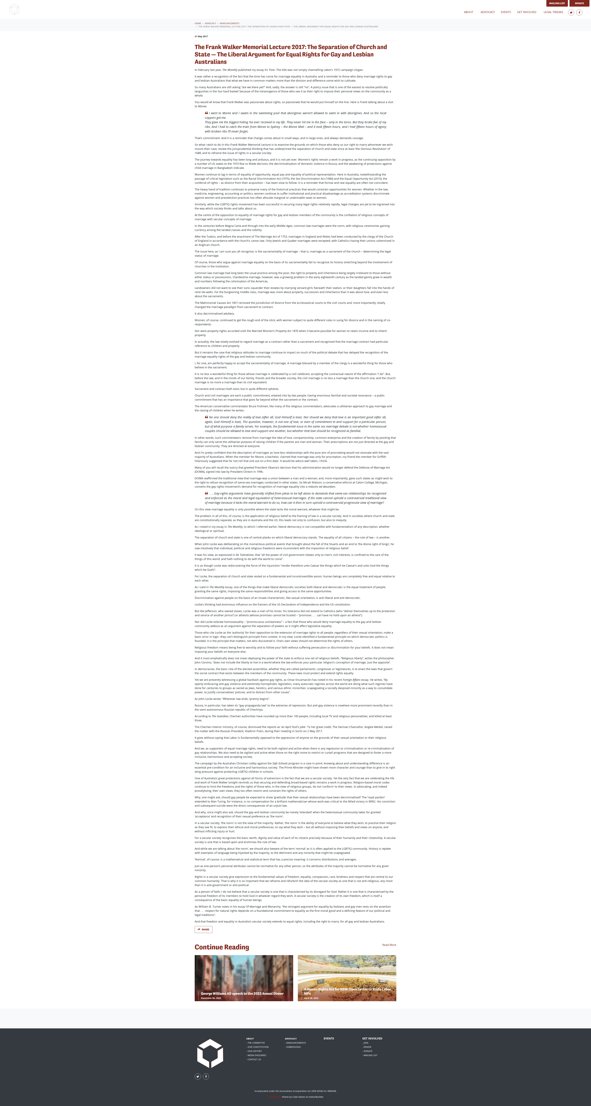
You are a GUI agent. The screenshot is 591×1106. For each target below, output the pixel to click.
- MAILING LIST (369, 1055)
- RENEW (366, 1046)
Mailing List (557, 3)
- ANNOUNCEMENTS (295, 1042)
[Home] (14, 9)
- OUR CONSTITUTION (257, 1046)
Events (506, 12)
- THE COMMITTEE (255, 1042)
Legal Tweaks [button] (553, 12)
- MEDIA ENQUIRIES (256, 1055)
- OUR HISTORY (254, 1051)
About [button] (468, 12)
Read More (389, 945)
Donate (579, 3)
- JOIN (365, 1042)
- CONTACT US (253, 1059)
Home (198, 23)
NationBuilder (316, 1096)
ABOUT (250, 1038)
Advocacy (210, 23)
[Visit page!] (571, 12)
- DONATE (367, 1051)
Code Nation (298, 1096)
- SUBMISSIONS (293, 1046)
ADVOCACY (291, 1038)
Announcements (229, 23)
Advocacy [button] (490, 12)
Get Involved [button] (526, 12)
